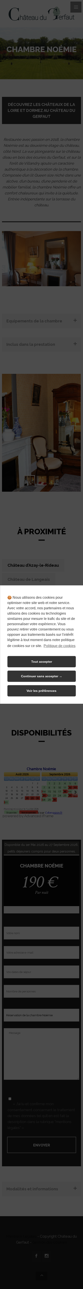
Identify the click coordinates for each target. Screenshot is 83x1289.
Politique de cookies (59, 645)
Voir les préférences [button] (41, 690)
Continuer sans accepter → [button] (41, 676)
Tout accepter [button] (41, 661)
